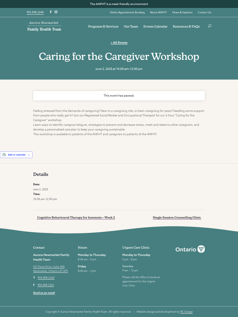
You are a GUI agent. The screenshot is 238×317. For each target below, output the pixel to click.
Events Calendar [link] (155, 26)
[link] (44, 26)
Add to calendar (17, 154)
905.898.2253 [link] (46, 285)
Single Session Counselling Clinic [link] (177, 217)
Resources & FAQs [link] (186, 26)
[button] (50, 12)
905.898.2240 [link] (35, 12)
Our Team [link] (131, 26)
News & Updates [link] (182, 12)
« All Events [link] (119, 42)
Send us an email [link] (44, 292)
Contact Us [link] (204, 12)
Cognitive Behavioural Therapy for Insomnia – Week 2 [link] (76, 217)
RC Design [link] (186, 311)
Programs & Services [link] (103, 26)
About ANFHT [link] (158, 12)
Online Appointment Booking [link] (127, 12)
